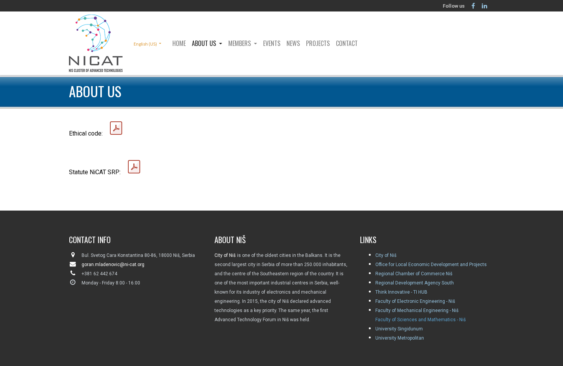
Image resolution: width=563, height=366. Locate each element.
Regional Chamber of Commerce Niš (413, 273)
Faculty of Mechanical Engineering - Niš (416, 310)
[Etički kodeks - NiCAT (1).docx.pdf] (116, 128)
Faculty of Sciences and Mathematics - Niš (420, 319)
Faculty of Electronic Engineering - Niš (415, 301)
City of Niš (385, 255)
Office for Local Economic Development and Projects (431, 264)
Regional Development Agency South (414, 283)
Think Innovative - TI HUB (401, 292)
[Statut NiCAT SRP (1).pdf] (134, 167)
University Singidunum (399, 329)
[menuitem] (179, 43)
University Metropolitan (399, 338)
